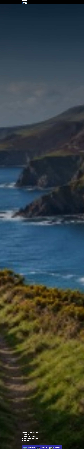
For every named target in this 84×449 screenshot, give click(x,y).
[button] (61, 3)
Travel (23, 430)
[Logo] (24, 3)
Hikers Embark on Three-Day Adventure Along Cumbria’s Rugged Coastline (30, 436)
